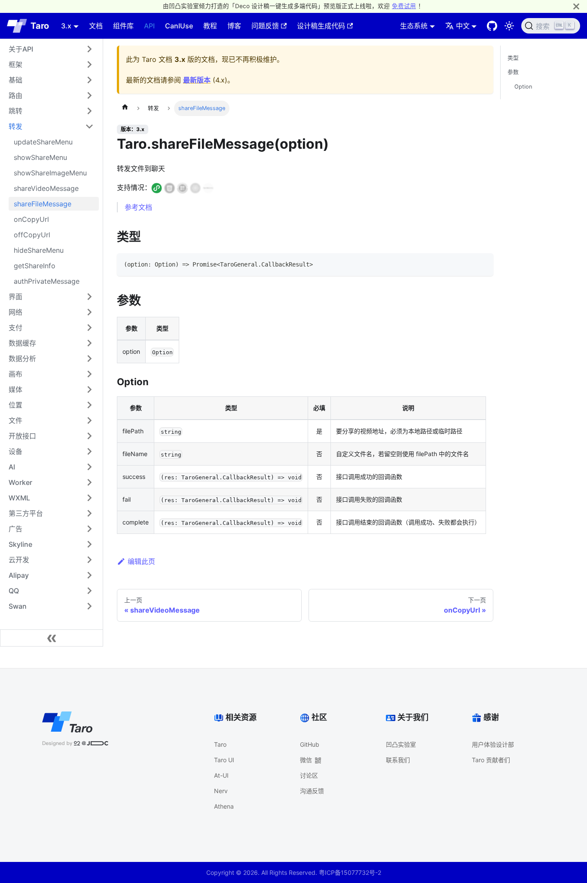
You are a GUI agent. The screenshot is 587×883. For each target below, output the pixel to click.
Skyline (20, 544)
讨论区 (309, 775)
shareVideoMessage (46, 188)
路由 (15, 95)
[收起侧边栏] (51, 638)
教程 (210, 25)
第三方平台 (26, 513)
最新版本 (197, 80)
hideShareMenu (39, 250)
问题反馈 (265, 25)
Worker (20, 482)
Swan (18, 606)
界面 (15, 296)
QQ (14, 590)
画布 (15, 374)
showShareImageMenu (50, 173)
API (149, 25)
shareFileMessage (42, 203)
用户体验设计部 (493, 744)
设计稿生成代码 (321, 25)
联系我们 (398, 759)
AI (12, 467)
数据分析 (22, 358)
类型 (513, 58)
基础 (15, 80)
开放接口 (22, 436)
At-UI (221, 775)
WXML (19, 498)
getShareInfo (34, 265)
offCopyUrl (32, 234)
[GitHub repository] (492, 26)
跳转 (15, 111)
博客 (234, 25)
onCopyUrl (31, 219)
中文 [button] (463, 25)
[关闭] (576, 6)
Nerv (221, 790)
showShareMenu (40, 157)
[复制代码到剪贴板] (483, 264)
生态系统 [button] (414, 25)
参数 (513, 72)
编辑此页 (141, 561)
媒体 (15, 389)
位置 (15, 405)
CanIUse (179, 25)
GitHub (309, 744)
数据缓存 (22, 343)
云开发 (19, 559)
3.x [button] (66, 25)
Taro (220, 744)
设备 (15, 451)
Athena (224, 806)
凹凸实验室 (401, 744)
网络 (15, 312)
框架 (15, 64)
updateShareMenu (43, 142)
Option (523, 86)
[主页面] (125, 108)
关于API (21, 49)
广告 (15, 528)
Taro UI (224, 759)
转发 (15, 126)
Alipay (19, 575)
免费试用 (404, 6)
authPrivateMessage (46, 281)
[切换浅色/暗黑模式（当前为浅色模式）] (509, 26)
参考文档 (138, 207)
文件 (15, 420)
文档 (96, 25)
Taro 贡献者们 (491, 759)
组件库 (123, 25)
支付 (15, 327)
